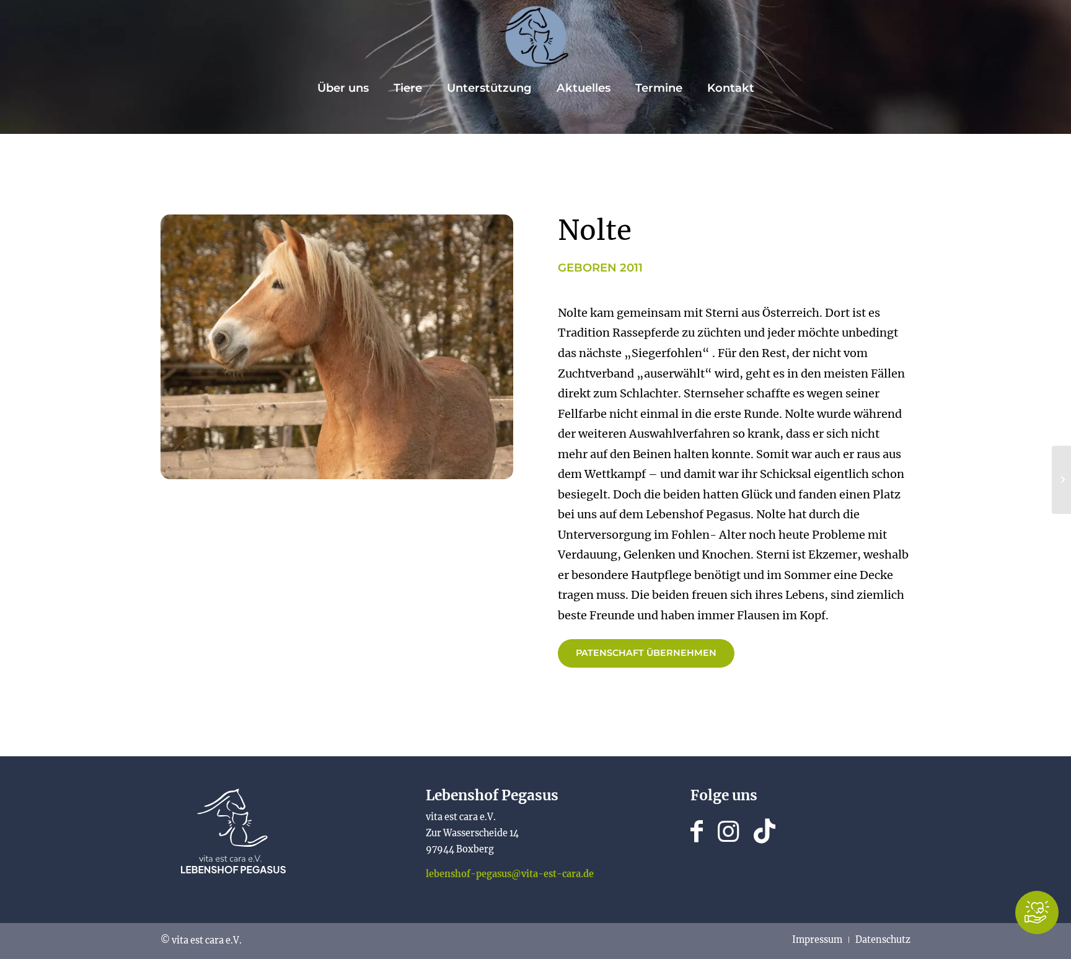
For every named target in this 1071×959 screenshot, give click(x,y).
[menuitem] (343, 88)
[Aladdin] (1061, 480)
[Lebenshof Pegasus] (535, 37)
